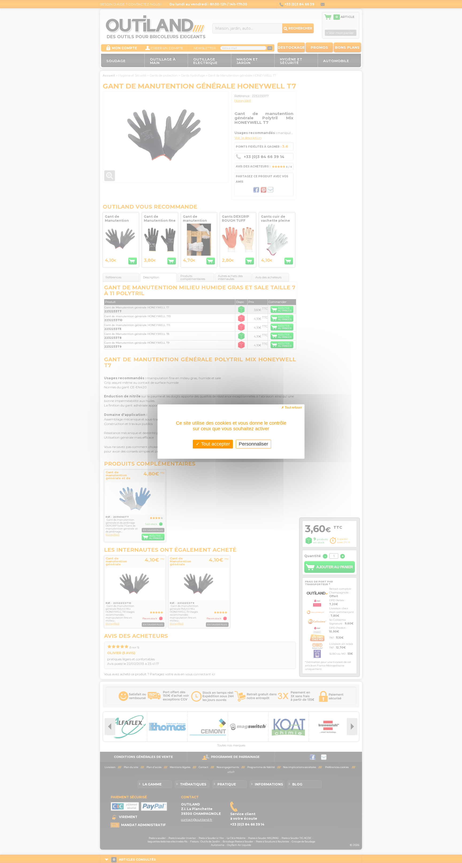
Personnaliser (253, 444)
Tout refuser (293, 407)
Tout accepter (215, 444)
